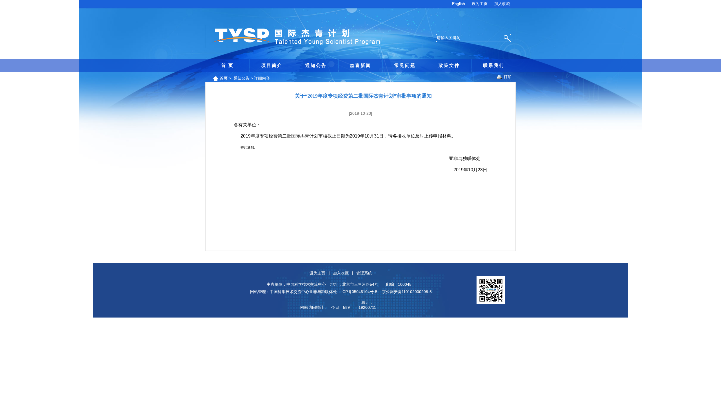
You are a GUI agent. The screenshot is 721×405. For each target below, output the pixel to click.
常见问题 (405, 65)
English (458, 3)
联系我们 (493, 65)
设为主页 (480, 3)
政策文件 (449, 65)
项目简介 (271, 65)
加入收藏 (502, 3)
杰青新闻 (360, 65)
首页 (224, 78)
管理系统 (364, 273)
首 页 (227, 65)
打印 (507, 77)
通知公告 (316, 65)
